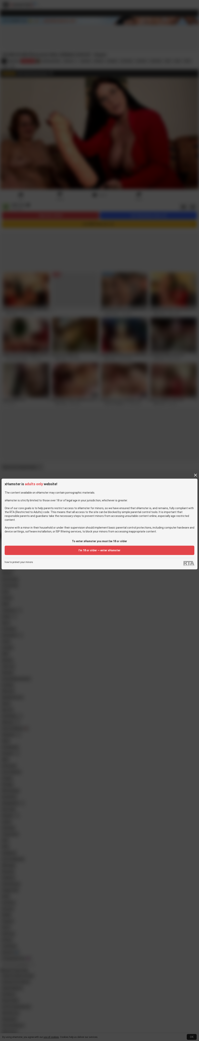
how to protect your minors (19, 562)
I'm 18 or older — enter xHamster (99, 550)
